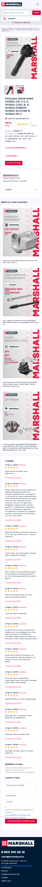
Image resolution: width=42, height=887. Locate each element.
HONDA (8, 190)
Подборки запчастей (10, 874)
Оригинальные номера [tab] (15, 181)
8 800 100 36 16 (13, 852)
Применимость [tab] (10, 175)
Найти (36, 13)
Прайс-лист (6, 881)
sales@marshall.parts (12, 857)
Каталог (12, 19)
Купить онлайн (13, 163)
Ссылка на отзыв (13, 477)
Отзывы (4, 877)
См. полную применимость (16, 147)
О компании (6, 867)
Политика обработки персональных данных (17, 865)
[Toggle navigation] (38, 4)
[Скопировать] (22, 131)
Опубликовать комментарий (21, 821)
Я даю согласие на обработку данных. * (19, 811)
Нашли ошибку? (12, 155)
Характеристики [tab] (11, 178)
